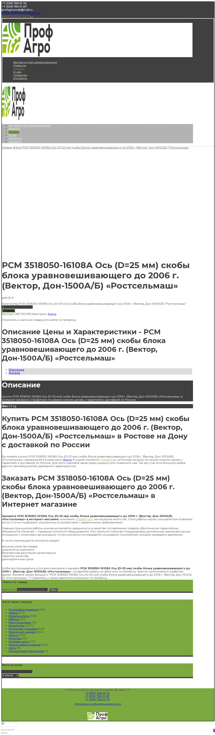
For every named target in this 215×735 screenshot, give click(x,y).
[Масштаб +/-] (12, 729)
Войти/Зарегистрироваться (21, 13)
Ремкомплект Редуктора (26, 651)
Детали (14, 373)
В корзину (9, 310)
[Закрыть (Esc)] (2, 729)
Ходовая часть (19, 641)
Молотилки (17, 625)
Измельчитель (19, 616)
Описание (16, 369)
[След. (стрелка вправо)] (6, 732)
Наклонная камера (22, 632)
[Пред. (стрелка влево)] (2, 732)
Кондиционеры (20, 622)
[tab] (100, 369)
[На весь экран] (9, 729)
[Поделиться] (6, 729)
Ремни (13, 635)
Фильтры (15, 638)
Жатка (52, 314)
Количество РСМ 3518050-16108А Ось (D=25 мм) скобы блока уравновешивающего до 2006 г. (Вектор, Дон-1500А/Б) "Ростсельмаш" (94, 303)
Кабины (14, 619)
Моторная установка (23, 628)
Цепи (12, 648)
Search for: (9, 589)
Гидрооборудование (23, 609)
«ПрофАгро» (108, 459)
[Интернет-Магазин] (27, 55)
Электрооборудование (25, 644)
